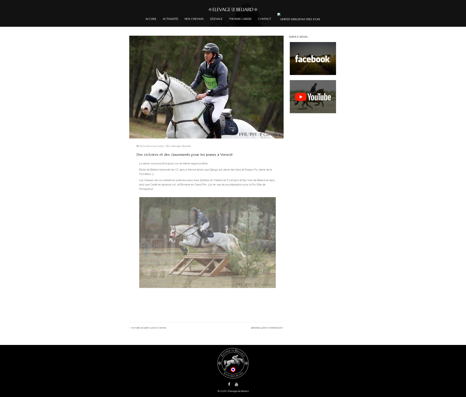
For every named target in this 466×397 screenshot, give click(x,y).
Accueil (150, 19)
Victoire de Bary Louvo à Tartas (148, 328)
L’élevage (216, 19)
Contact (264, 19)
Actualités (170, 19)
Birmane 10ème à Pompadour (266, 328)
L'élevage (175, 146)
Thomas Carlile (240, 19)
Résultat (186, 146)
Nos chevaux (194, 19)
